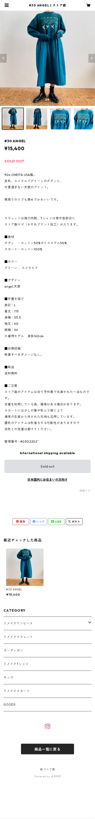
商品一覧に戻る (47, 749)
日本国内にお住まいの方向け (47, 480)
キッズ (8, 677)
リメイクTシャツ (16, 664)
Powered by (42, 776)
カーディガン (13, 650)
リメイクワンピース (18, 623)
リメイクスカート (17, 691)
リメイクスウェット (18, 637)
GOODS (10, 704)
